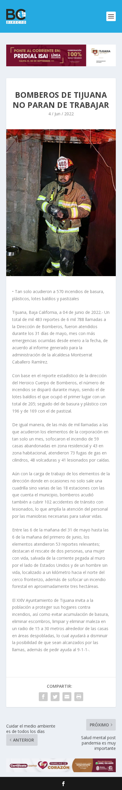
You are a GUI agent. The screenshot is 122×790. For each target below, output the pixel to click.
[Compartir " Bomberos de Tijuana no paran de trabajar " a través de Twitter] (55, 697)
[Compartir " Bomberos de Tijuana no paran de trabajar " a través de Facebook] (43, 697)
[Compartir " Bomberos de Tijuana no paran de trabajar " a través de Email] (67, 697)
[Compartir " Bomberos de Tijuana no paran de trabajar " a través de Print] (79, 697)
